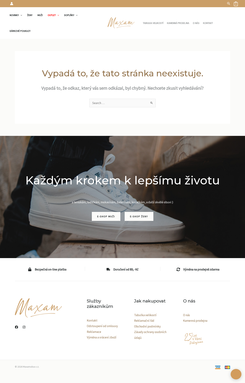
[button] (228, 3)
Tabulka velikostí (145, 315)
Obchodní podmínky (147, 326)
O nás (186, 315)
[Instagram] (24, 327)
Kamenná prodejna (195, 321)
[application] (20, 15)
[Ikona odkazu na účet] (11, 3)
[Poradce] (236, 374)
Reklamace (94, 332)
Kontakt (92, 320)
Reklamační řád (144, 321)
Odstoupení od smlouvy (102, 326)
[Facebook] (16, 327)
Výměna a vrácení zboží (101, 337)
